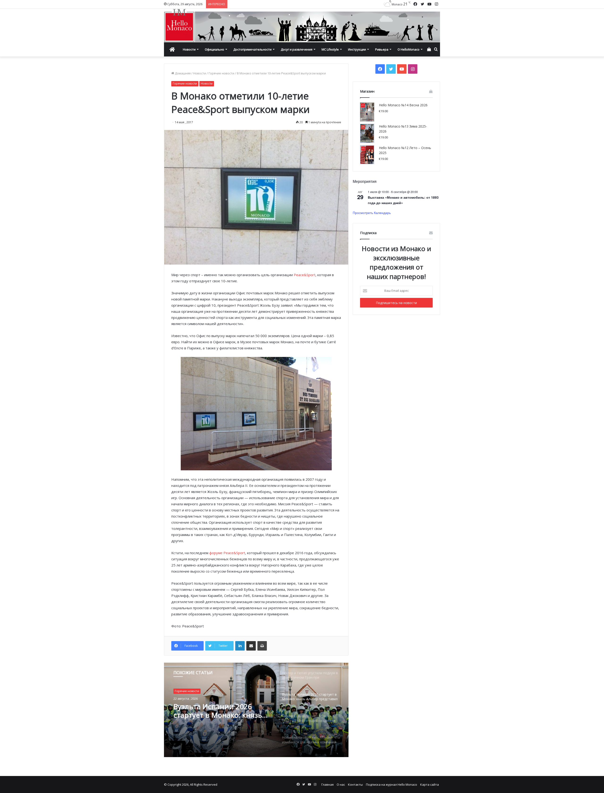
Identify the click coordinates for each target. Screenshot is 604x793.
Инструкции (357, 49)
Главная (327, 784)
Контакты (355, 784)
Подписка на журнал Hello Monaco (391, 784)
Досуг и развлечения (296, 49)
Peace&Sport (304, 274)
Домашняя (182, 73)
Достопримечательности (252, 49)
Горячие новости (221, 73)
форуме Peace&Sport (227, 552)
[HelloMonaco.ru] (302, 25)
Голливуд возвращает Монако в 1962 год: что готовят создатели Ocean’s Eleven (219, 710)
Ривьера (381, 49)
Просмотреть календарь (372, 212)
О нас (341, 784)
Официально (214, 49)
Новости (189, 49)
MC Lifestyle (330, 49)
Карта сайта (429, 784)
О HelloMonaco (408, 49)
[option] (256, 710)
